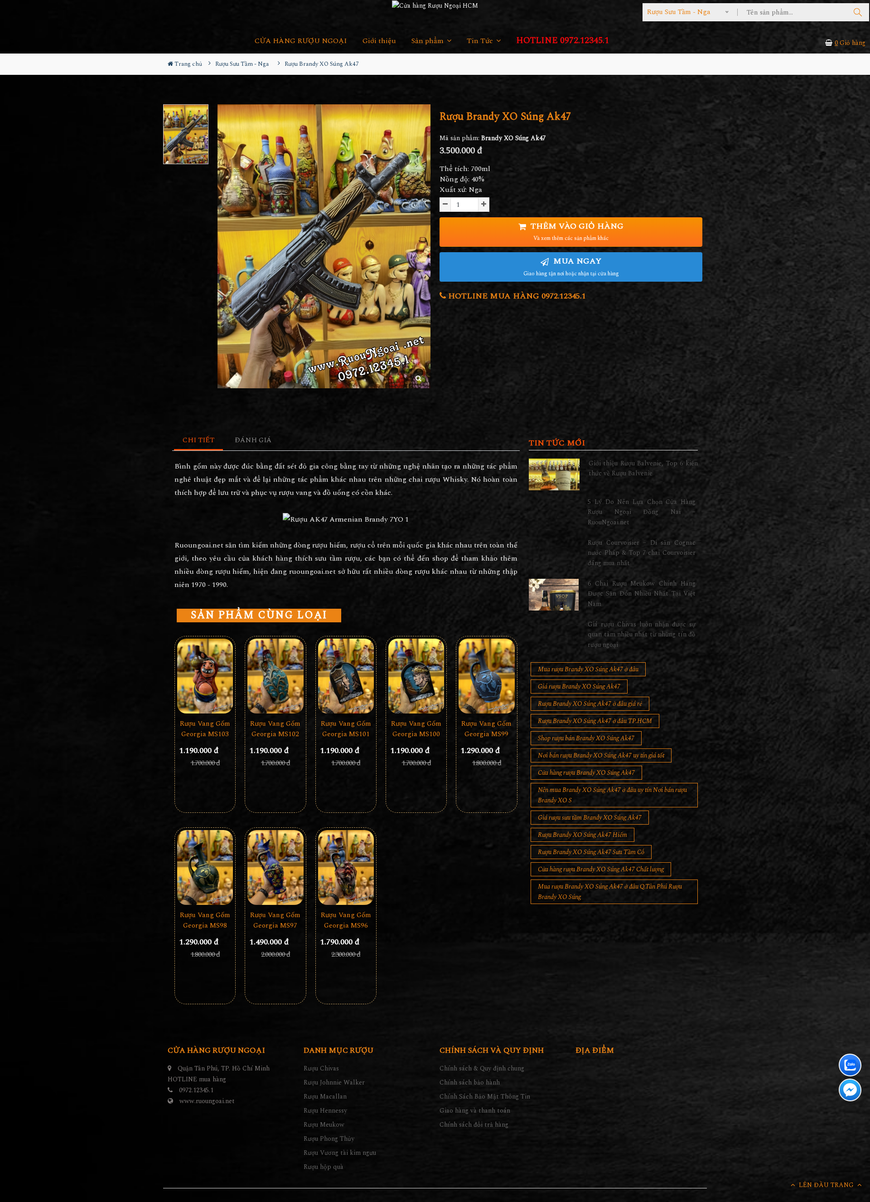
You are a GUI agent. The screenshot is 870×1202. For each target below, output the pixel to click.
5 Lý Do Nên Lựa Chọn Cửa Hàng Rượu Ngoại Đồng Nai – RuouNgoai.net (642, 512)
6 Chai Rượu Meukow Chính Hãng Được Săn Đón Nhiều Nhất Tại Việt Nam (642, 594)
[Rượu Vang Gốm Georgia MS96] (346, 867)
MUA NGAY (571, 266)
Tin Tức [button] (481, 41)
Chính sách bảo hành (470, 1082)
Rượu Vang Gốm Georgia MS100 (416, 728)
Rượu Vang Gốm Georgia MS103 (205, 728)
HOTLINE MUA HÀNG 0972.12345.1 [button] (516, 296)
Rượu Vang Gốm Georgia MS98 (205, 920)
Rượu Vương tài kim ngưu (340, 1153)
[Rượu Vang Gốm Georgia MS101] (346, 676)
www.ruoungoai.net (207, 1101)
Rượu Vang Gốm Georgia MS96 (346, 920)
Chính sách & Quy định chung (482, 1068)
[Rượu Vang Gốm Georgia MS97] (275, 867)
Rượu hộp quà (323, 1167)
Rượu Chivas (321, 1068)
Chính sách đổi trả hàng (474, 1124)
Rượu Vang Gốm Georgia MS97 (275, 920)
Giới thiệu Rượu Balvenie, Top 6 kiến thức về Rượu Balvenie (643, 468)
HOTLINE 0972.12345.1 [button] (562, 40)
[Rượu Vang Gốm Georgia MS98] (205, 867)
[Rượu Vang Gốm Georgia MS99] (486, 676)
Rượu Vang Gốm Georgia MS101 (346, 728)
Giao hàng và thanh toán (475, 1110)
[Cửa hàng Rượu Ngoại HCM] (435, 5)
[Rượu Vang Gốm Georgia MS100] (416, 676)
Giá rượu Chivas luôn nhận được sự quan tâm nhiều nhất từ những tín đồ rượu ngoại (642, 635)
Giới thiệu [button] (379, 41)
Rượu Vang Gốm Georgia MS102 (275, 728)
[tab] (198, 441)
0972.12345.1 (196, 1090)
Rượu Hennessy (325, 1110)
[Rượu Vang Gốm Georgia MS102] (275, 676)
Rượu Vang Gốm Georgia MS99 (486, 728)
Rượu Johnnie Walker (334, 1082)
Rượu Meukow (324, 1124)
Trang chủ (187, 63)
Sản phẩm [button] (428, 41)
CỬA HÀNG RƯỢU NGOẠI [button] (301, 41)
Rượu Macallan (325, 1096)
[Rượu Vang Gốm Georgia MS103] (205, 676)
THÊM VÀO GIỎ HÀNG (576, 231)
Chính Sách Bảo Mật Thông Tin (485, 1096)
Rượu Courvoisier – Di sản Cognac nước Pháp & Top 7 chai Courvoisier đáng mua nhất (642, 553)
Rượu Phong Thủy (329, 1138)
